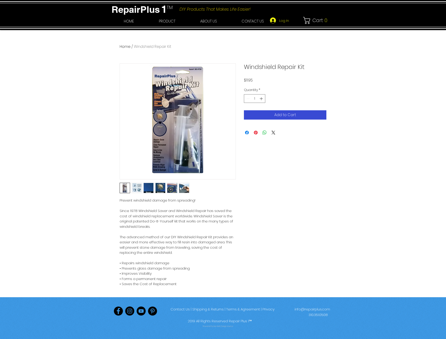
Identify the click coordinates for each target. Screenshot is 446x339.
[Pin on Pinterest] (256, 132)
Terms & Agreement (243, 309)
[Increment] (262, 99)
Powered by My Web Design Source (218, 326)
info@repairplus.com (312, 309)
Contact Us (180, 309)
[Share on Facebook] (247, 132)
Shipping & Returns (208, 309)
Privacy (268, 309)
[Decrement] (247, 99)
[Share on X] (273, 132)
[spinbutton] (254, 99)
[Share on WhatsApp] (264, 132)
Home (125, 46)
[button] (167, 21)
